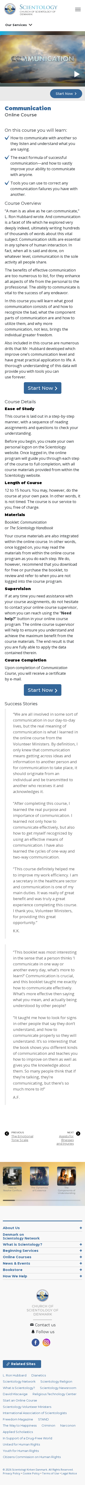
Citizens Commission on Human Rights (32, 1457)
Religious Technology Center (54, 1394)
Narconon (68, 1425)
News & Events (16, 1263)
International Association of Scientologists (35, 1413)
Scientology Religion (56, 1381)
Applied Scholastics (18, 1432)
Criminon (48, 1425)
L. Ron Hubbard (14, 1375)
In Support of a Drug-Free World (27, 1438)
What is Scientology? (22, 1244)
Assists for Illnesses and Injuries (65, 1140)
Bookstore (12, 1270)
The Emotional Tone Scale (22, 1138)
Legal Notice (69, 1473)
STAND (43, 1419)
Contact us (44, 1325)
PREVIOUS (17, 1132)
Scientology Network (19, 1381)
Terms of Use (50, 1473)
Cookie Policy (31, 1473)
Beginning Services (20, 1250)
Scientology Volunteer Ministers (27, 1407)
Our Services (16, 25)
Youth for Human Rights (21, 1451)
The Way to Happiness (20, 1425)
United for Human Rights (21, 1444)
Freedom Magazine (18, 1419)
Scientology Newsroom (58, 1388)
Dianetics (38, 1375)
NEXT (70, 1132)
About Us (11, 1228)
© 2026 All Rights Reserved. (38, 1469)
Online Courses (17, 1257)
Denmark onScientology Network (21, 1236)
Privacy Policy (11, 1473)
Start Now (65, 94)
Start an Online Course (20, 1400)
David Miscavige (15, 1394)
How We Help (15, 1276)
